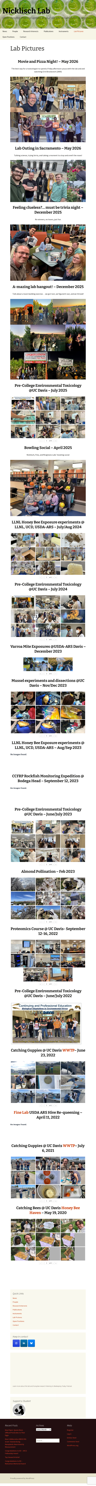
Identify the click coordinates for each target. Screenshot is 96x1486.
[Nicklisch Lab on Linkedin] (23, 1343)
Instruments (63, 31)
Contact (23, 37)
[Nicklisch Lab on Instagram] (16, 1343)
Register (70, 1430)
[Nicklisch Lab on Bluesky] (31, 1343)
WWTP (68, 1050)
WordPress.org (72, 1445)
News (4, 31)
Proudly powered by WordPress (22, 1478)
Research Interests (30, 31)
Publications (48, 31)
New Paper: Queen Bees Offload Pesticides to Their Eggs (15, 1432)
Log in (69, 1434)
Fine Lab (21, 1112)
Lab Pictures (78, 31)
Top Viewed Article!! (12, 1457)
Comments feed (73, 1441)
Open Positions (8, 37)
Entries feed (71, 1438)
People (15, 31)
